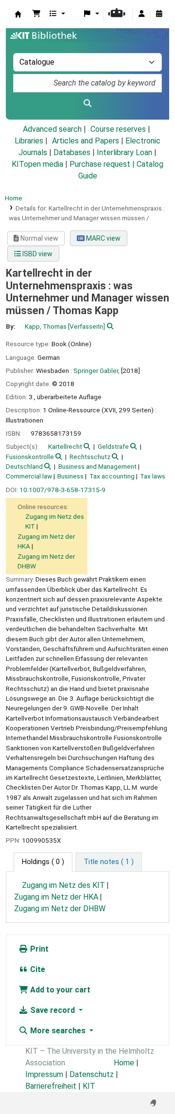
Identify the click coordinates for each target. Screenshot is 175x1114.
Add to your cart (59, 989)
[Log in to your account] (141, 14)
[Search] (87, 103)
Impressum (44, 1074)
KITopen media (37, 164)
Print (38, 949)
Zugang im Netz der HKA (56, 897)
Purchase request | (103, 164)
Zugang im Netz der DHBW (59, 908)
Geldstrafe (113, 446)
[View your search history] (159, 14)
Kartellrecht (65, 446)
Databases (71, 152)
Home (13, 198)
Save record (52, 1010)
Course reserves (118, 129)
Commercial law (29, 476)
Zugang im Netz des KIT (63, 885)
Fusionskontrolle (30, 456)
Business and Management (97, 466)
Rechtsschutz (90, 456)
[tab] (108, 862)
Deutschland (24, 466)
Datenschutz (92, 1074)
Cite (36, 969)
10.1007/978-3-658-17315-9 (62, 490)
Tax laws (152, 476)
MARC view (103, 238)
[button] (36, 14)
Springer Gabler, (96, 370)
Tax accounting (112, 476)
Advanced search (52, 129)
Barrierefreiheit (50, 1086)
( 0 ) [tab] (43, 862)
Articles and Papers (85, 140)
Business (70, 476)
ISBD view (36, 254)
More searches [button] (58, 1030)
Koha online (18, 14)
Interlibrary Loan (124, 152)
